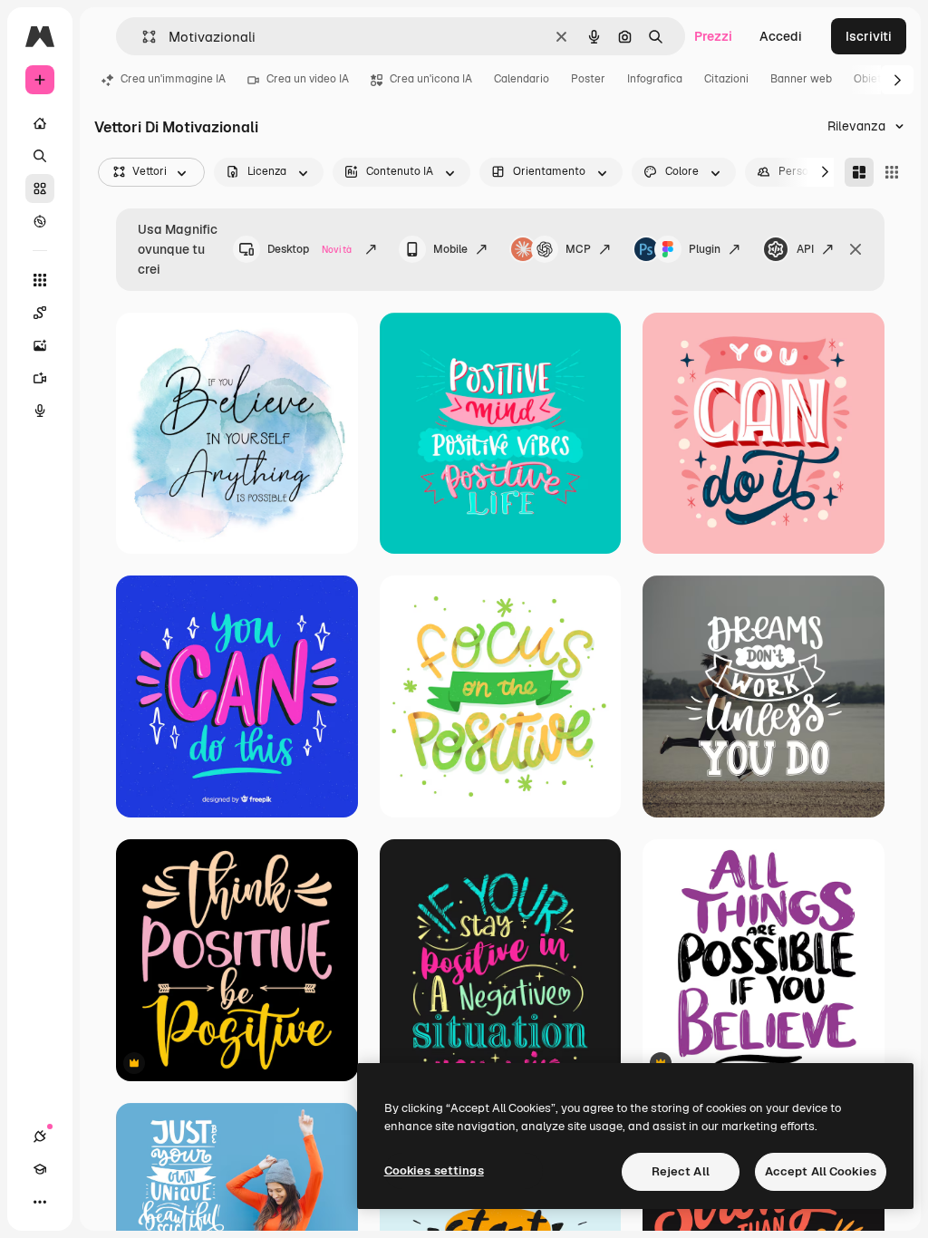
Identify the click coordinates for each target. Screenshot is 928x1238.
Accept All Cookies (820, 1171)
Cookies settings (434, 1170)
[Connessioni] (39, 1136)
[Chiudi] (855, 249)
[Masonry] (859, 172)
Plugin (704, 249)
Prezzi (713, 36)
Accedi (780, 36)
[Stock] (39, 188)
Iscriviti (869, 36)
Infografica (654, 79)
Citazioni (726, 79)
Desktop (309, 249)
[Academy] (39, 1169)
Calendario (521, 79)
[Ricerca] (39, 155)
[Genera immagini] (39, 345)
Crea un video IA (307, 79)
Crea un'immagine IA (173, 79)
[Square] (891, 172)
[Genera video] (39, 377)
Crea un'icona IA (431, 79)
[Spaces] (39, 312)
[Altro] (39, 1201)
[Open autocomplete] (142, 37)
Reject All (681, 1171)
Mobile (450, 249)
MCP (578, 249)
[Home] (39, 123)
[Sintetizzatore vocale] (39, 410)
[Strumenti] (39, 280)
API (805, 249)
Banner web (801, 79)
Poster (588, 79)
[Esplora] (39, 221)
